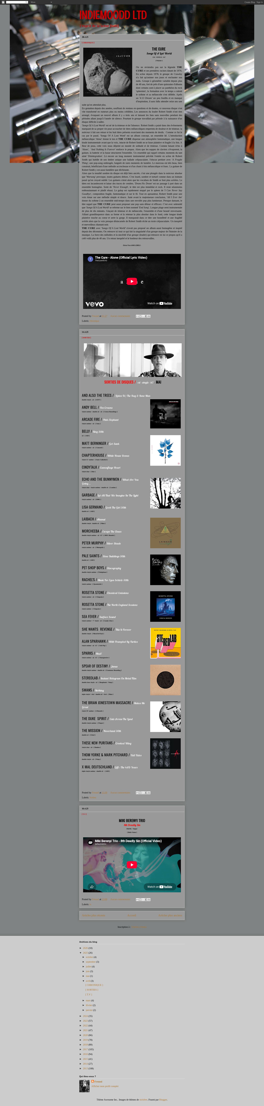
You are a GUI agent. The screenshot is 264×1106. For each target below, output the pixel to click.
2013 (85, 1068)
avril (88, 981)
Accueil (131, 915)
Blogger (163, 1099)
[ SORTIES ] (86, 338)
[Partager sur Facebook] (146, 316)
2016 (85, 1054)
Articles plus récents (93, 915)
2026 (85, 948)
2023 (85, 1020)
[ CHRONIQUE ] (88, 43)
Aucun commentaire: (120, 316)
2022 (85, 1025)
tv (90, 904)
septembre (91, 961)
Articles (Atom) (138, 927)
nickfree (143, 1099)
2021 (85, 1030)
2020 (85, 1035)
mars (88, 1000)
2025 (85, 952)
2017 (85, 1049)
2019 (85, 1040)
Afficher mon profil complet (104, 1086)
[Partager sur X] (143, 316)
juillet (89, 966)
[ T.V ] (84, 814)
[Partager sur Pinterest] (148, 316)
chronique (94, 321)
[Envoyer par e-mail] (137, 316)
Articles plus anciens (170, 915)
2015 (85, 1059)
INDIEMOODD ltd (113, 15)
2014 (85, 1063)
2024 (85, 1016)
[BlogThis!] (140, 316)
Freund (98, 1081)
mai (88, 976)
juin (88, 971)
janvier (89, 1010)
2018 (85, 1044)
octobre (90, 957)
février (89, 1005)
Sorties (93, 797)
